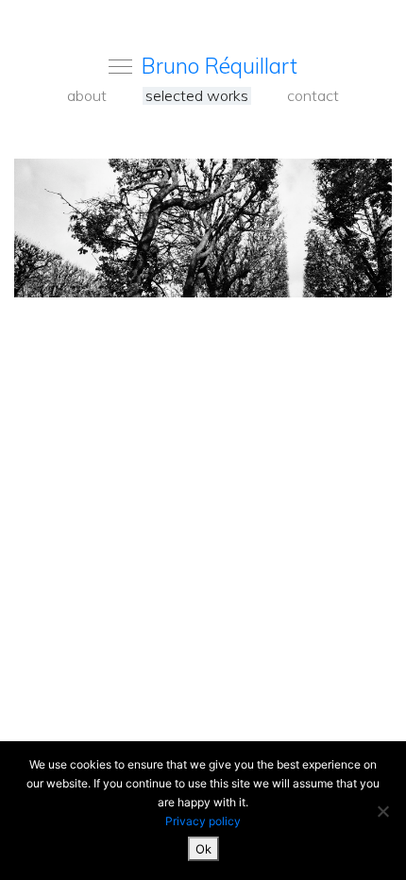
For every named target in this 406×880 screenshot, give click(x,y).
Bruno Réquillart (219, 65)
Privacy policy (203, 821)
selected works (196, 96)
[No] (382, 811)
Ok (203, 848)
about (87, 96)
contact (313, 96)
